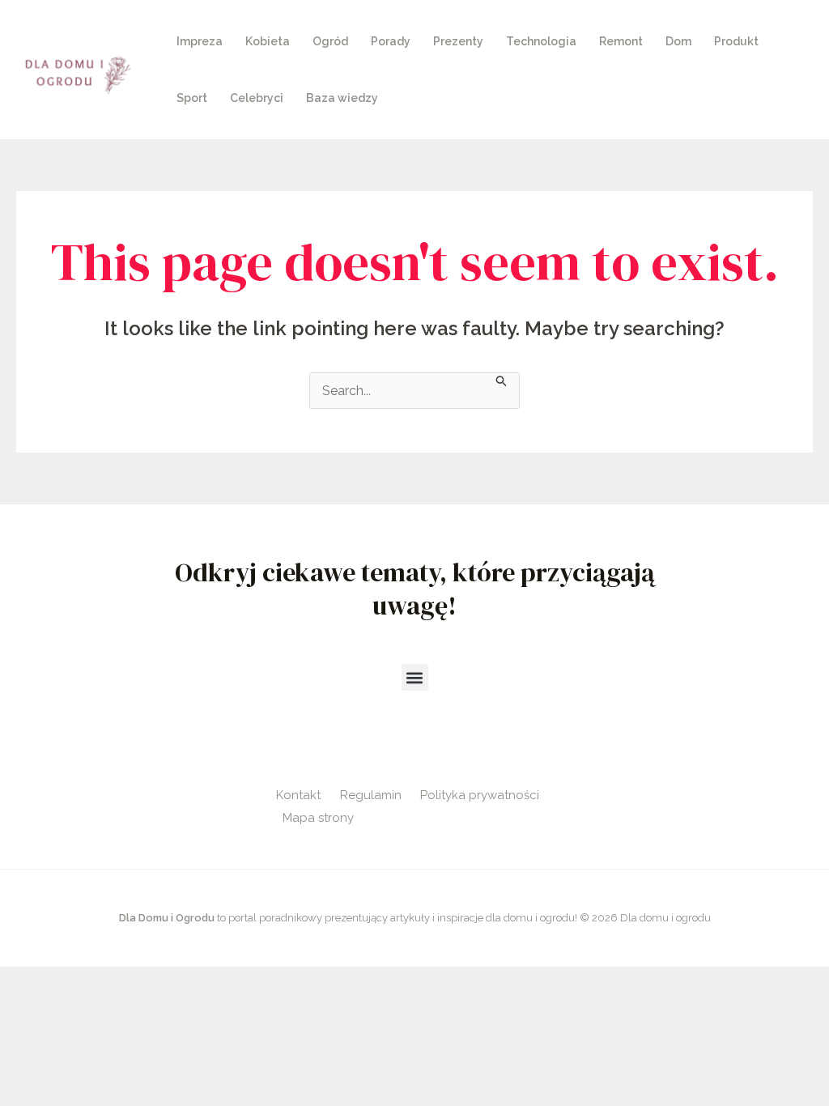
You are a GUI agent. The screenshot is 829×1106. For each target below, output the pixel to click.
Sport (191, 97)
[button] (415, 677)
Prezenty (458, 41)
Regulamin (371, 795)
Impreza (199, 41)
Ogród (330, 41)
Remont (621, 41)
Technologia (541, 41)
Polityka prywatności (479, 795)
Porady (390, 41)
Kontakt (298, 795)
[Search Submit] (501, 379)
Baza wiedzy (342, 97)
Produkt (736, 41)
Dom (678, 41)
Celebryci (256, 97)
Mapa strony (318, 817)
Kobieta (267, 41)
